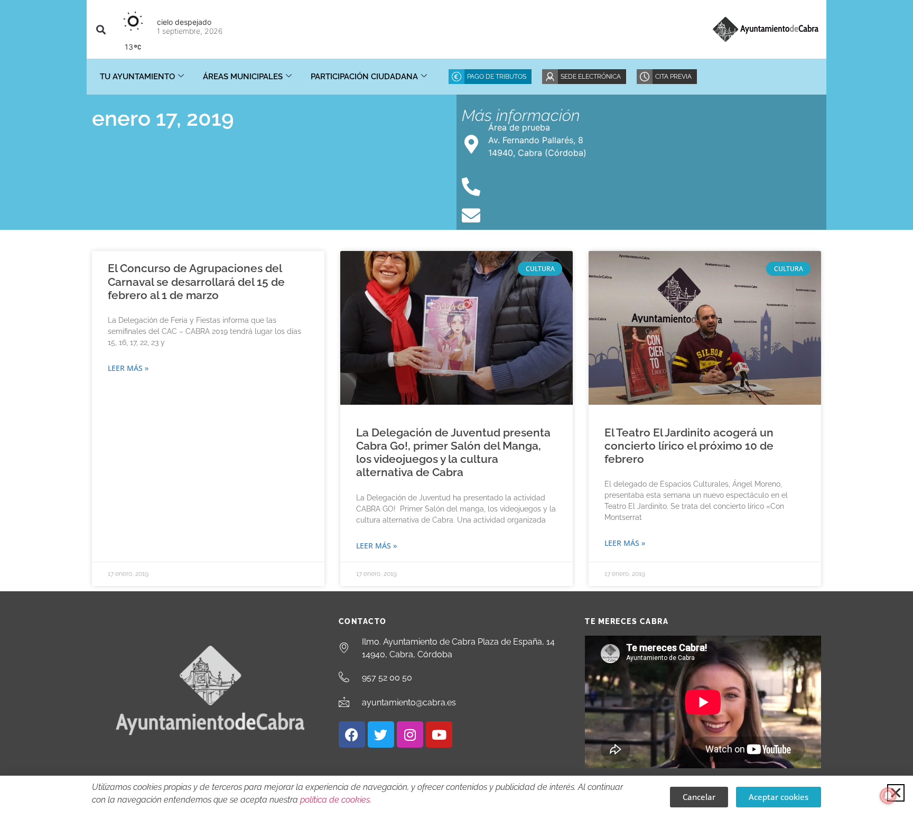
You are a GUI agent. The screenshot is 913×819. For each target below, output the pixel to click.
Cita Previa (673, 76)
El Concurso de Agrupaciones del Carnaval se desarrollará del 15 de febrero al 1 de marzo (196, 281)
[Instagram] (410, 734)
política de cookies (335, 800)
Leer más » (128, 368)
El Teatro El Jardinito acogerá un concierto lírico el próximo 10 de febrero (689, 446)
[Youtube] (439, 734)
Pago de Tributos (496, 76)
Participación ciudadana (364, 76)
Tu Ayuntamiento (137, 76)
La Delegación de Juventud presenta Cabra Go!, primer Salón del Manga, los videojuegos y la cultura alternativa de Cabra (453, 452)
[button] (100, 29)
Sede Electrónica (591, 76)
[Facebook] (352, 734)
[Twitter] (381, 734)
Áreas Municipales (243, 76)
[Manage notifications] (888, 795)
